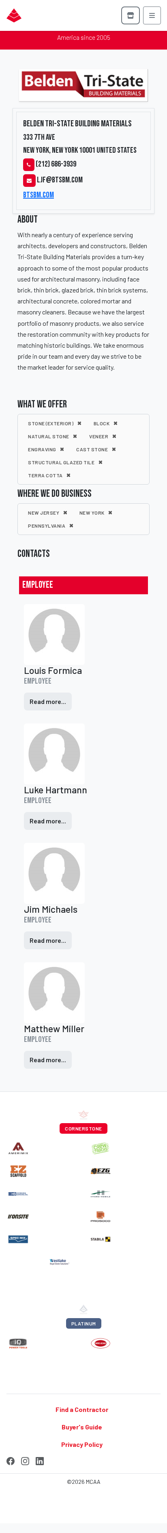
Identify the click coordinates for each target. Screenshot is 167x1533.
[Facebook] (10, 1460)
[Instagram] (25, 1460)
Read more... (48, 701)
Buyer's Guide (82, 1426)
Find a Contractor (82, 1409)
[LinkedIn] (40, 1460)
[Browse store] (130, 15)
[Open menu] (152, 15)
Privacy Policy (82, 1444)
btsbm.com (38, 195)
